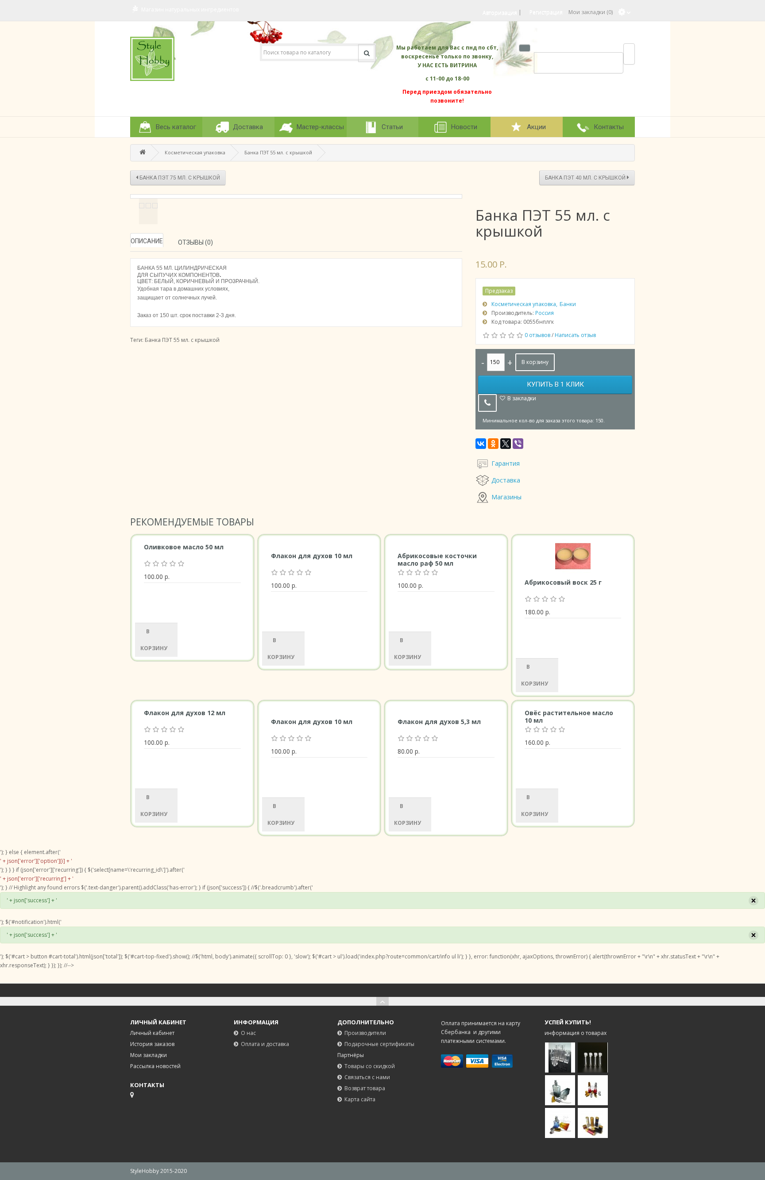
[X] (505, 443)
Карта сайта (359, 1099)
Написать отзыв (575, 335)
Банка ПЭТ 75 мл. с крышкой (179, 178)
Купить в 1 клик (555, 384)
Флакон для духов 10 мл (311, 556)
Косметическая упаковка (195, 152)
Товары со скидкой (369, 1066)
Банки (568, 304)
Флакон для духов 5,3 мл (439, 721)
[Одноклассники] (493, 443)
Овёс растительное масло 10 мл (569, 716)
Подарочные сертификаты (379, 1044)
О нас (248, 1033)
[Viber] (518, 443)
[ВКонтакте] (480, 443)
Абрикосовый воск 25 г (563, 582)
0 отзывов (537, 335)
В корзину (535, 362)
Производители (365, 1033)
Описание (147, 241)
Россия (544, 313)
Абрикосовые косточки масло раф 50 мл (437, 559)
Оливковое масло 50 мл (184, 547)
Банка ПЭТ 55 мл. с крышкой (278, 152)
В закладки (521, 398)
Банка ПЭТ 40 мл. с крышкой (586, 178)
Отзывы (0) (195, 242)
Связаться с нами (367, 1077)
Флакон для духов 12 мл (184, 713)
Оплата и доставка (265, 1044)
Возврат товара (364, 1088)
